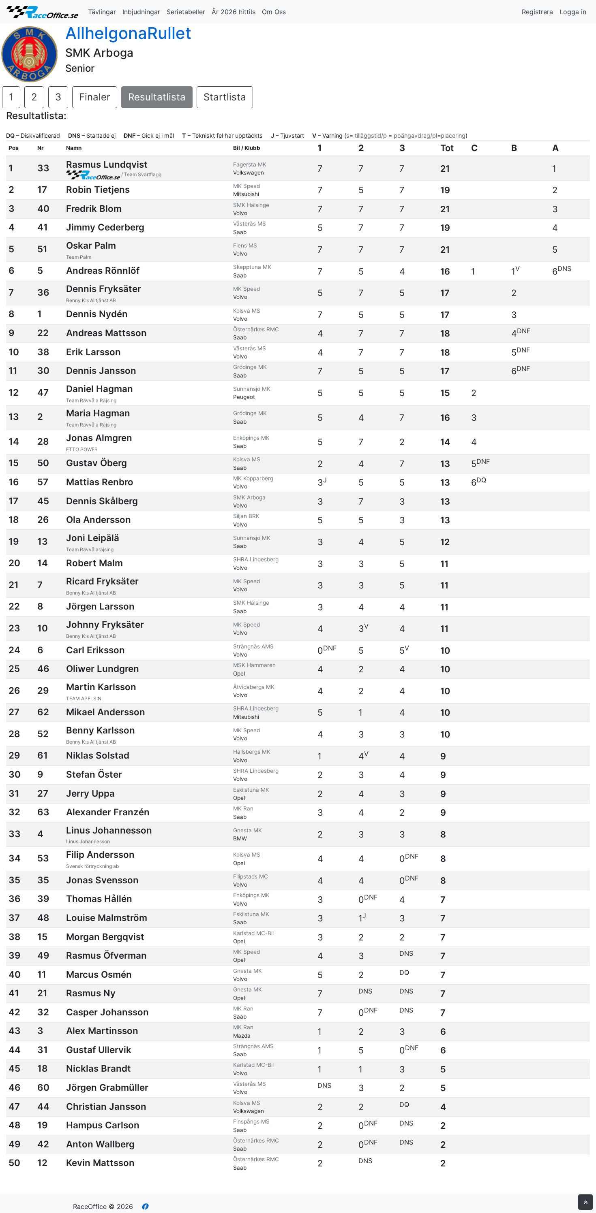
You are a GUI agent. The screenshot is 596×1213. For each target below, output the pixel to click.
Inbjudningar (141, 12)
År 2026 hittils (233, 12)
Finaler (94, 97)
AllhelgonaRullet (128, 33)
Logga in (573, 12)
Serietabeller (186, 12)
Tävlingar (102, 12)
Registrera (537, 12)
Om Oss (274, 12)
